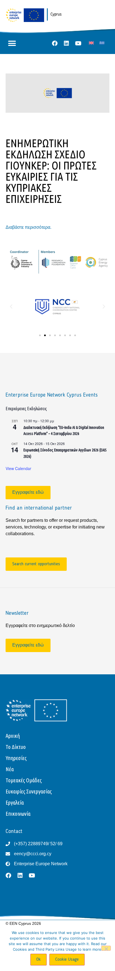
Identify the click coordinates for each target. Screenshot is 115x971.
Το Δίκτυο (16, 747)
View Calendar (18, 468)
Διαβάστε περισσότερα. (28, 227)
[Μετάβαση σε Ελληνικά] (102, 42)
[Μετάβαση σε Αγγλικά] (91, 42)
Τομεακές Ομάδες (24, 780)
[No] (106, 948)
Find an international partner (39, 508)
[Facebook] (55, 43)
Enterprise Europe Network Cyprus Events (52, 395)
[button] (12, 43)
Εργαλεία (15, 802)
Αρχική (13, 735)
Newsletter (17, 613)
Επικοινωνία (18, 813)
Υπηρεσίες (16, 758)
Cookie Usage (67, 959)
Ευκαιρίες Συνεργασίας (29, 791)
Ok (38, 959)
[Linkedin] (66, 43)
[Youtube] (78, 43)
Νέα (10, 769)
